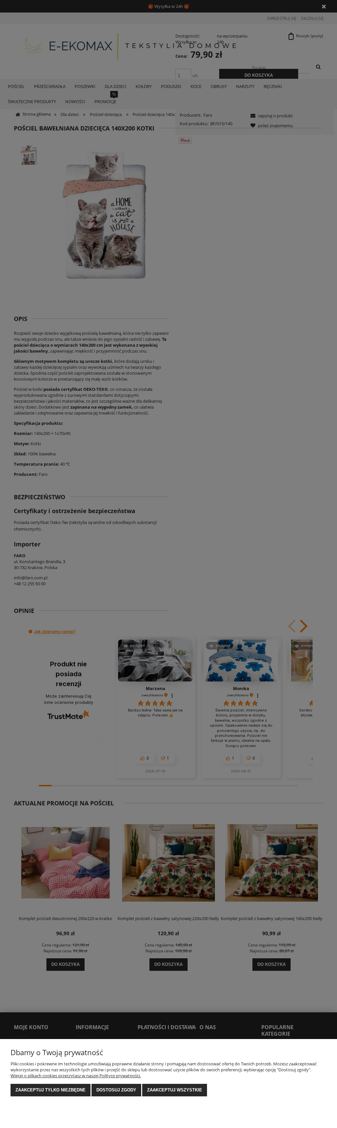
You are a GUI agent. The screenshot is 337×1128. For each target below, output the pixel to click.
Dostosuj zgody (116, 1089)
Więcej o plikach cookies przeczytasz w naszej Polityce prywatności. (76, 1076)
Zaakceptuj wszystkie (174, 1089)
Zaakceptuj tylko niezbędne (50, 1089)
